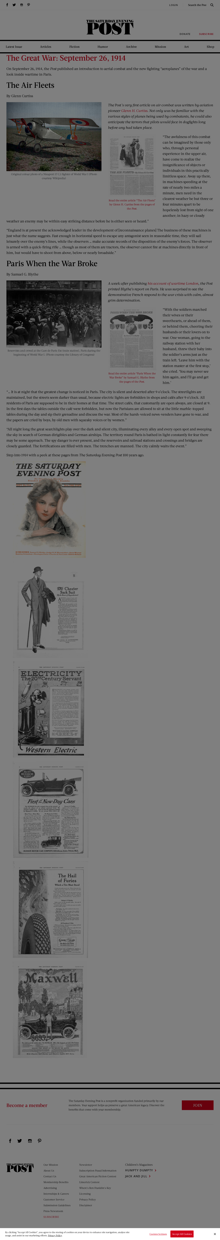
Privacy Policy (55, 1235)
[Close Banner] (215, 1234)
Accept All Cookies (182, 1234)
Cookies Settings (158, 1234)
